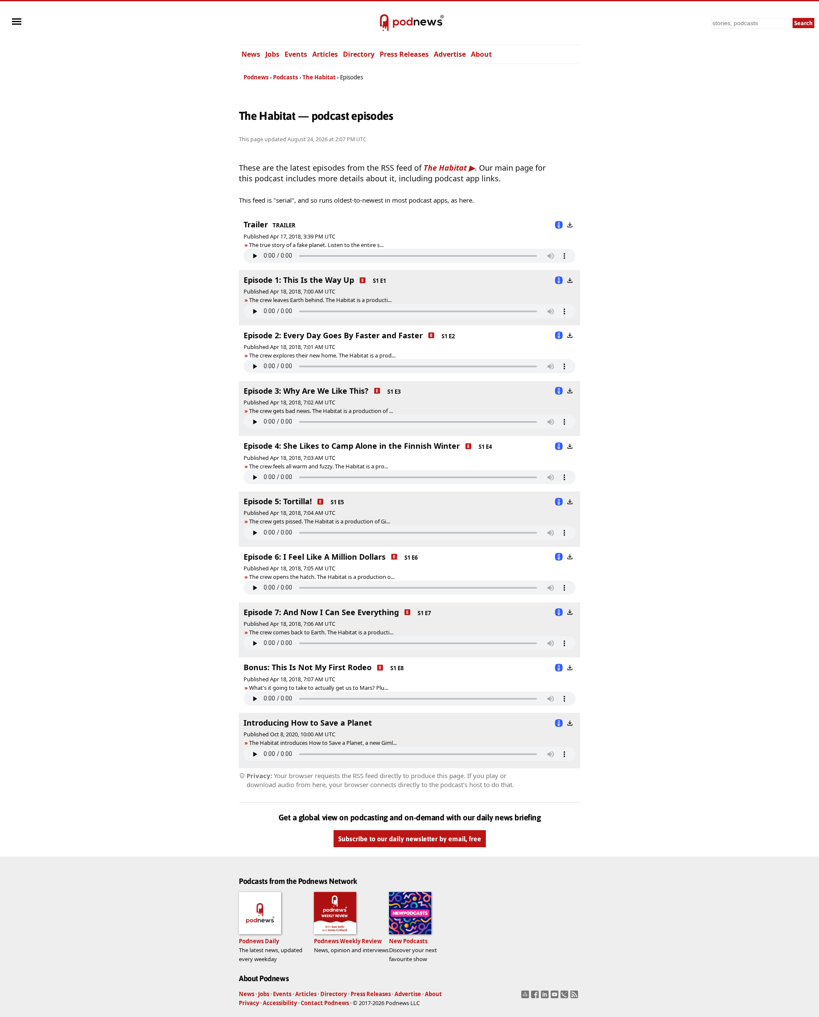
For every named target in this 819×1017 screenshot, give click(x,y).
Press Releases (404, 54)
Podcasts (285, 77)
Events (296, 54)
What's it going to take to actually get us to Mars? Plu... (318, 688)
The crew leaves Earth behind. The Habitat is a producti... (320, 300)
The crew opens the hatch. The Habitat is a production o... (322, 577)
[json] (565, 997)
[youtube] (556, 997)
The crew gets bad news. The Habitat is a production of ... (321, 411)
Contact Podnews (325, 1003)
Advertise (450, 54)
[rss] (575, 997)
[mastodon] (526, 997)
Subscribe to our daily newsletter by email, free (409, 839)
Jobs (272, 54)
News (250, 54)
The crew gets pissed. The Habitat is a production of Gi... (319, 521)
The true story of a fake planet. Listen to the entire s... (316, 245)
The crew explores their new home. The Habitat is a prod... (322, 355)
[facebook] (536, 997)
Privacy (249, 1003)
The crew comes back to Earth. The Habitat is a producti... (321, 632)
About (481, 54)
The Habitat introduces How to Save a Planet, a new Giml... (323, 743)
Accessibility (280, 1003)
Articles (325, 54)
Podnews (256, 77)
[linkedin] (546, 997)
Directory (359, 54)
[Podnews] (384, 23)
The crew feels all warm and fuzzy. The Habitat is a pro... (318, 466)
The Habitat (319, 77)
